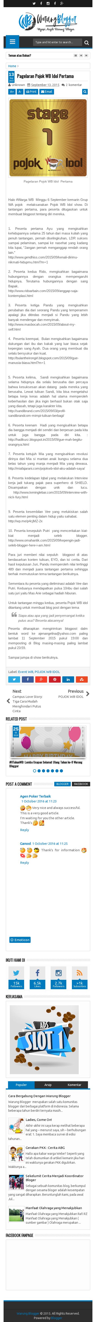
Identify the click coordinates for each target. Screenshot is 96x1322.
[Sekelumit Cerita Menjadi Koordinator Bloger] (16, 1182)
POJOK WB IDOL (47, 672)
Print (32, 91)
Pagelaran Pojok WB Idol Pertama (45, 76)
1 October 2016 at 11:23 (39, 801)
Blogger (56, 1318)
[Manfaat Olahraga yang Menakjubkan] (16, 1214)
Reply (24, 830)
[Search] (86, 42)
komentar (74, 85)
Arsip (48, 1085)
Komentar (74, 1085)
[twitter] (34, 3)
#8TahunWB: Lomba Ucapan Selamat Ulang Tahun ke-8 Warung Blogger (45, 764)
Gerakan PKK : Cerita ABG (45, 1148)
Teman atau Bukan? (19, 55)
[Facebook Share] (28, 679)
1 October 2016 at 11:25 (50, 843)
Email (48, 91)
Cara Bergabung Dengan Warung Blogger (39, 1096)
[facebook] (41, 3)
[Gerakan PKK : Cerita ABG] (16, 1154)
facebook (81, 783)
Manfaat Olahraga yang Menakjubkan (54, 1208)
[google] (62, 3)
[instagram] (48, 3)
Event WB (25, 672)
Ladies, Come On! (39, 1120)
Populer (21, 1085)
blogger (62, 783)
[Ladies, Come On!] (16, 1125)
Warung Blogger (28, 1313)
